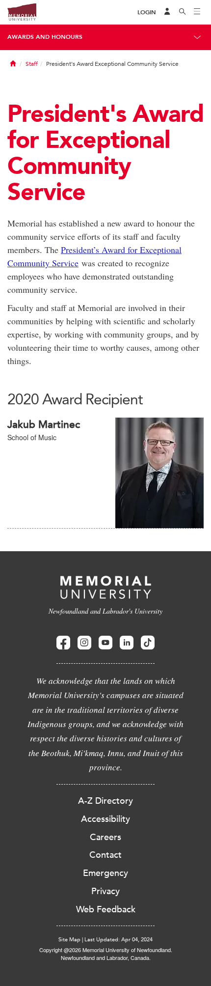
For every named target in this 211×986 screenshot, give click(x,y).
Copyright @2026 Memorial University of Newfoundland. (105, 950)
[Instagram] (84, 643)
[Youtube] (105, 643)
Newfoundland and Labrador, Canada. (106, 957)
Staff (32, 63)
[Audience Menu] (167, 12)
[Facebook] (63, 643)
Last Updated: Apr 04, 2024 (118, 939)
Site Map (69, 939)
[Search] (182, 12)
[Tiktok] (148, 643)
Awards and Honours (44, 36)
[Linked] (126, 643)
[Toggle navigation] (197, 12)
